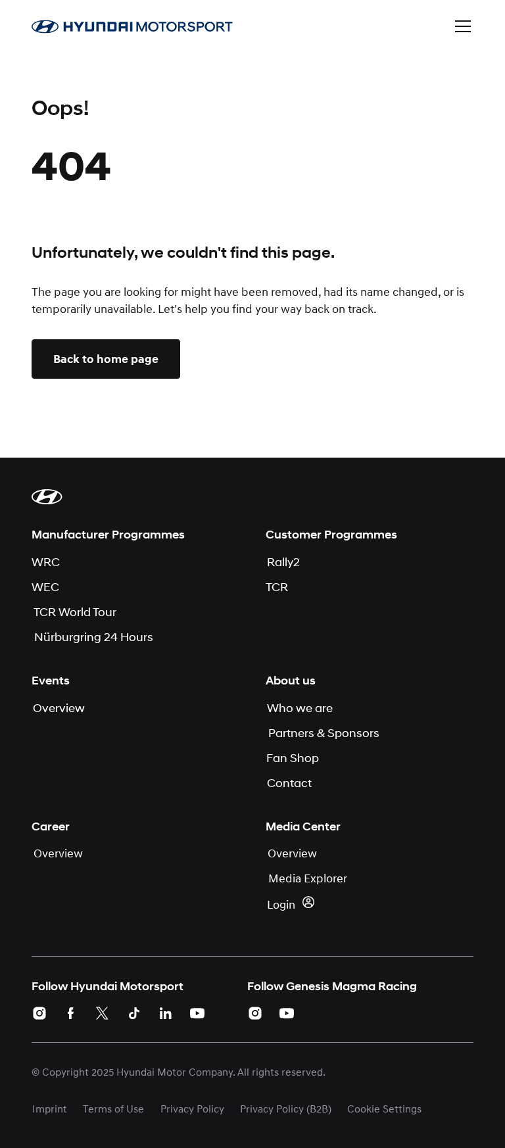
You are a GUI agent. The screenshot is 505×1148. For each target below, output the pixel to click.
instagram (39, 1013)
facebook (71, 1013)
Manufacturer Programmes (108, 534)
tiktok (134, 1013)
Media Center (303, 826)
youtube (197, 1013)
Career (51, 826)
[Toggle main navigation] (462, 26)
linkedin (166, 1013)
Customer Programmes (331, 534)
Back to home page (105, 359)
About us (291, 680)
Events (51, 680)
